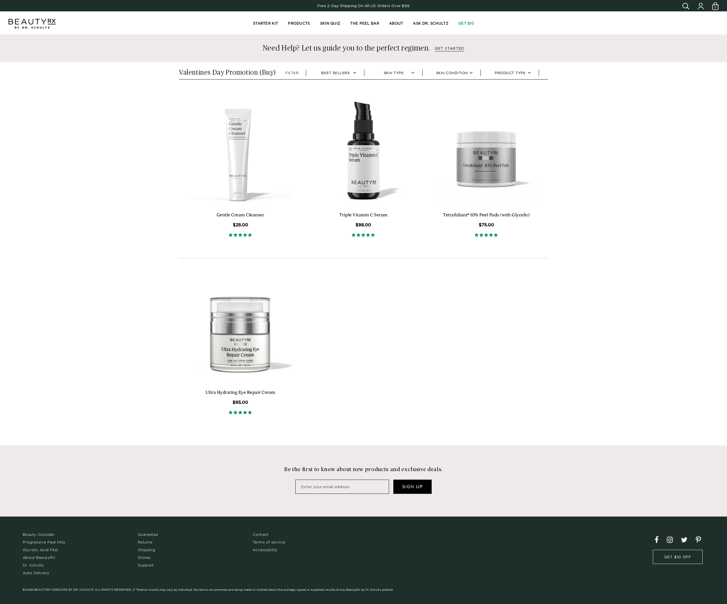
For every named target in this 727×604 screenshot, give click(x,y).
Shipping (146, 550)
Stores (144, 557)
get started (449, 48)
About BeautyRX (39, 557)
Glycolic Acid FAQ (40, 550)
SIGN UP (412, 486)
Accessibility (265, 550)
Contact (261, 534)
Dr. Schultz (33, 565)
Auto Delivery (36, 573)
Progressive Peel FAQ (44, 542)
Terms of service (269, 542)
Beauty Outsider (39, 534)
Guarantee (148, 534)
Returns (145, 542)
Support (146, 565)
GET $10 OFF (677, 557)
